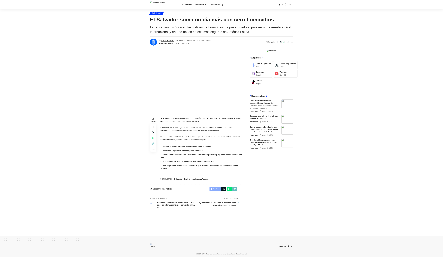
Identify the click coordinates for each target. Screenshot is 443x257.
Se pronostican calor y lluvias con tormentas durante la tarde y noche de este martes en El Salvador (264, 129)
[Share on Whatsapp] (284, 42)
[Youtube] (285, 74)
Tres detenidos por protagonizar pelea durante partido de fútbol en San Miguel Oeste (263, 142)
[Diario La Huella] (164, 4)
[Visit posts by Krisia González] (153, 42)
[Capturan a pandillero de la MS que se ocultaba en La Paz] (287, 119)
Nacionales (157, 13)
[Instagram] (261, 74)
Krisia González (167, 40)
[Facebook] (279, 4)
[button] (222, 4)
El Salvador (178, 179)
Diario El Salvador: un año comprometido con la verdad (187, 147)
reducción (197, 179)
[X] (282, 4)
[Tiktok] (261, 82)
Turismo (205, 179)
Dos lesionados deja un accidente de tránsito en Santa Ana (189, 162)
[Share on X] (280, 42)
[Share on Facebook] (277, 42)
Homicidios (188, 179)
